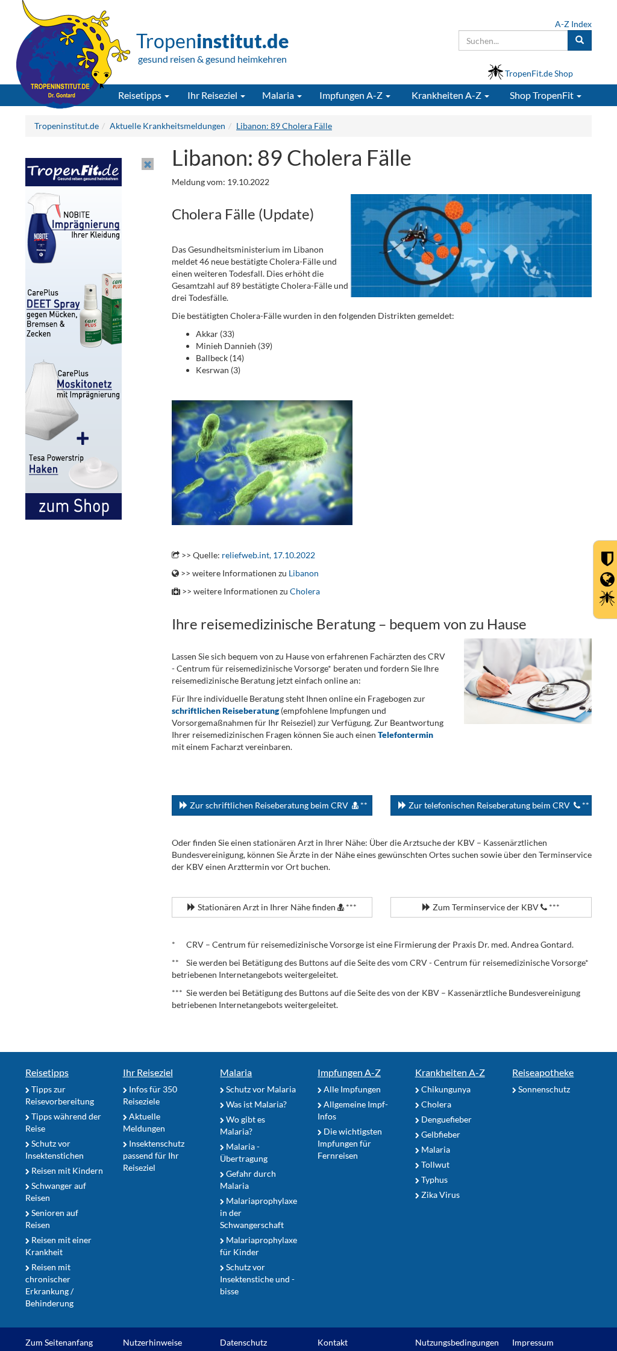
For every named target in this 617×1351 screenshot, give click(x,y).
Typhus (433, 1179)
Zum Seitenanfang (59, 1342)
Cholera (305, 591)
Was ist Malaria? (255, 1104)
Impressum (533, 1342)
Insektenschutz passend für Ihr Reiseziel (153, 1155)
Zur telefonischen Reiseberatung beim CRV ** (498, 805)
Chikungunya (445, 1089)
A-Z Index (573, 24)
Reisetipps (47, 1072)
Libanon (304, 573)
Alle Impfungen (351, 1089)
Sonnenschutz (543, 1089)
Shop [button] (542, 95)
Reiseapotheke (543, 1072)
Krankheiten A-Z (450, 1072)
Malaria (236, 1072)
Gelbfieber (439, 1134)
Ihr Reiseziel (148, 1072)
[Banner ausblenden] (147, 164)
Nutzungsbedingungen (457, 1342)
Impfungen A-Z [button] (351, 95)
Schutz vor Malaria (260, 1089)
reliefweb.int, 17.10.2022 (268, 555)
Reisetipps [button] (140, 95)
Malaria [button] (279, 95)
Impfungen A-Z (349, 1072)
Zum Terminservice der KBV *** (495, 907)
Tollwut (434, 1164)
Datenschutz (243, 1342)
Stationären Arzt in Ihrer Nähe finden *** (276, 907)
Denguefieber (445, 1119)
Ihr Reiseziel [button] (213, 95)
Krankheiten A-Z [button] (447, 95)
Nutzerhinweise (152, 1342)
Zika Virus (439, 1194)
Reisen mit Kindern (66, 1170)
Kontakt (333, 1342)
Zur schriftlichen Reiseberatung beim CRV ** (278, 805)
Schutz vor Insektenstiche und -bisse (257, 1279)
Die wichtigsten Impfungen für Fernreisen (350, 1143)
